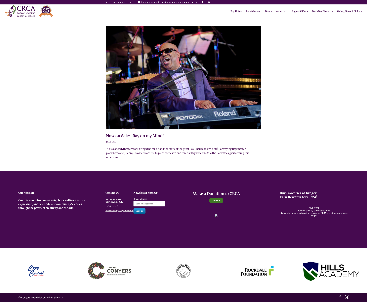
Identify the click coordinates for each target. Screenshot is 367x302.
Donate (269, 11)
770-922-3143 (121, 2)
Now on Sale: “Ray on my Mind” (135, 135)
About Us (280, 11)
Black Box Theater (321, 11)
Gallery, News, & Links (348, 11)
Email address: (140, 199)
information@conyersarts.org (119, 210)
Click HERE (314, 208)
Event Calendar (253, 11)
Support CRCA (299, 11)
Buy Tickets (236, 11)
